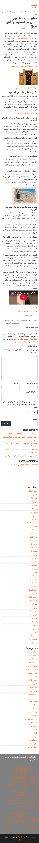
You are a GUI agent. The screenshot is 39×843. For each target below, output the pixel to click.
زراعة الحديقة (33, 712)
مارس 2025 (33, 502)
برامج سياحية (33, 694)
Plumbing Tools (33, 652)
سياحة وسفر (33, 715)
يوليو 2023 (34, 569)
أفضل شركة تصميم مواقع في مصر (25, 339)
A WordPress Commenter (29, 465)
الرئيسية (35, 11)
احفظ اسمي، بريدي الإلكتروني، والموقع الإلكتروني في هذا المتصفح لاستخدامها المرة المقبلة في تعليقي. (20, 404)
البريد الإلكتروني (31, 383)
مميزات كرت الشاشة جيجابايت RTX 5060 (23, 433)
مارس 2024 (33, 540)
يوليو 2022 (34, 604)
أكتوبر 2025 (34, 495)
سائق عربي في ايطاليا (21, 806)
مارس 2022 (33, 615)
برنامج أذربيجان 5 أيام (21, 798)
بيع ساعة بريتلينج (22, 785)
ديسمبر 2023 (33, 551)
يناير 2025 (34, 509)
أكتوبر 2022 (34, 593)
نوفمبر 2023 (33, 555)
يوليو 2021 (34, 643)
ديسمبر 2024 (33, 512)
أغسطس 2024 (32, 523)
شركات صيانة (33, 722)
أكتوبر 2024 (34, 519)
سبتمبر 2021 (33, 636)
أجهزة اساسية (33, 673)
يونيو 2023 (34, 572)
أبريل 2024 (34, 537)
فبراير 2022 (34, 618)
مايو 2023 (34, 576)
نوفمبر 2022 (33, 590)
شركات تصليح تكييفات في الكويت (26, 88)
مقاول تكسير (19, 824)
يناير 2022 (34, 622)
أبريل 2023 (34, 579)
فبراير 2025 (34, 505)
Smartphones (33, 659)
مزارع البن (24, 788)
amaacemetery (33, 308)
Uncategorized (28, 315)
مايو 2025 (34, 498)
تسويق (35, 698)
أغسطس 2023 (32, 565)
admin (24, 29)
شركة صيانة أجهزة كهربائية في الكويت (24, 66)
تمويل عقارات (33, 701)
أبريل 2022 (34, 611)
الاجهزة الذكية (33, 680)
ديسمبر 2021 (33, 625)
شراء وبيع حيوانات (31, 719)
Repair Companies (32, 655)
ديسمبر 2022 (33, 586)
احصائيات (34, 677)
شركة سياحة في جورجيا (19, 803)
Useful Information (32, 670)
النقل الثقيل (34, 687)
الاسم (15, 383)
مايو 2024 (34, 533)
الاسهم (35, 684)
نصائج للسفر (33, 751)
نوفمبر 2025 (33, 491)
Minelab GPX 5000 (18, 821)
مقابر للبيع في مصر (22, 342)
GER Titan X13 (14, 780)
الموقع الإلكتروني (32, 392)
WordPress (21, 837)
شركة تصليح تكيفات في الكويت (27, 113)
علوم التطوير (33, 740)
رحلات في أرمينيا (22, 816)
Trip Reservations (32, 662)
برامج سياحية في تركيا (20, 772)
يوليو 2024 (34, 526)
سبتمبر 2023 (33, 562)
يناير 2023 (34, 583)
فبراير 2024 (34, 544)
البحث (35, 419)
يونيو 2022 (34, 608)
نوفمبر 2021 (33, 629)
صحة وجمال (33, 726)
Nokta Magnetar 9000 (19, 818)
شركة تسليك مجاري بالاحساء (19, 38)
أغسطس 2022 (32, 600)
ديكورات (35, 708)
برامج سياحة (33, 691)
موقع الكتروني (33, 747)
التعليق (35, 356)
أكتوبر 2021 (34, 632)
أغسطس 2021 (32, 639)
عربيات (35, 737)
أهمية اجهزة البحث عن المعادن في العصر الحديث (21, 456)
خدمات (35, 705)
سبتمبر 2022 (33, 597)
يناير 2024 (34, 547)
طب (36, 730)
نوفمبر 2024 (33, 516)
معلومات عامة (33, 744)
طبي (36, 733)
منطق (35, 5)
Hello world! (13, 465)
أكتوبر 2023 (34, 558)
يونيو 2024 (34, 530)
